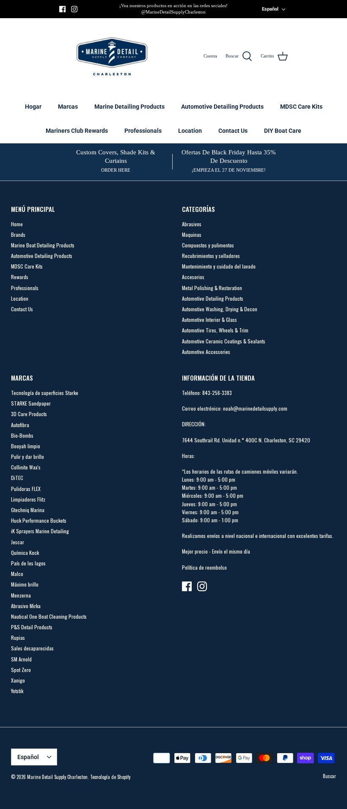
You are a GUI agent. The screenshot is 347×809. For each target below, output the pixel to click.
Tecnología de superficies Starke (44, 392)
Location (190, 130)
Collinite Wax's (26, 467)
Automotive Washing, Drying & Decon (219, 309)
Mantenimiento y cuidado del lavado (219, 266)
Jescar (17, 542)
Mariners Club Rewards (77, 130)
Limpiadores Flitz (28, 499)
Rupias (18, 637)
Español (270, 9)
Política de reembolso (204, 567)
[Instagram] (74, 9)
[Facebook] (62, 9)
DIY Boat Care (282, 130)
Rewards (19, 276)
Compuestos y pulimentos (208, 245)
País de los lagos (28, 563)
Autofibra (20, 424)
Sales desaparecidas (32, 648)
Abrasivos (191, 224)
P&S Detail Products (31, 627)
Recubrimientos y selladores (211, 255)
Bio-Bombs (22, 435)
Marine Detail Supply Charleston (57, 776)
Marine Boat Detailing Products (42, 245)
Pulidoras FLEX (26, 488)
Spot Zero (21, 669)
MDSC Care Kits (301, 106)
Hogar (33, 106)
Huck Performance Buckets (38, 520)
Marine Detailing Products (129, 106)
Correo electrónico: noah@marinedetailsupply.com (234, 408)
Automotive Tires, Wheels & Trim (215, 330)
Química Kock (25, 552)
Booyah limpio (25, 446)
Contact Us (233, 130)
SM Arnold (21, 659)
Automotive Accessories (206, 351)
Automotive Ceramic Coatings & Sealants (223, 341)
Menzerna (21, 595)
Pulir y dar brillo (27, 456)
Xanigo (18, 680)
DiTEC (17, 477)
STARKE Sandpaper (31, 403)
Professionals (143, 130)
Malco (17, 573)
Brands (18, 234)
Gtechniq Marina (27, 509)
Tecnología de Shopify (110, 776)
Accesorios (193, 276)
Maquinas (191, 234)
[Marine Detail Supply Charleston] (112, 56)
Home (17, 224)
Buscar (329, 776)
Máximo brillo (25, 584)
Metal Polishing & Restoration (212, 287)
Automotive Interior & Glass (209, 319)
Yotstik (17, 690)
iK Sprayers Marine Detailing (40, 531)
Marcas (68, 106)
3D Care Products (29, 413)
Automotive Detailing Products (222, 106)
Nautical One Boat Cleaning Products (49, 616)
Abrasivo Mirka (26, 605)
